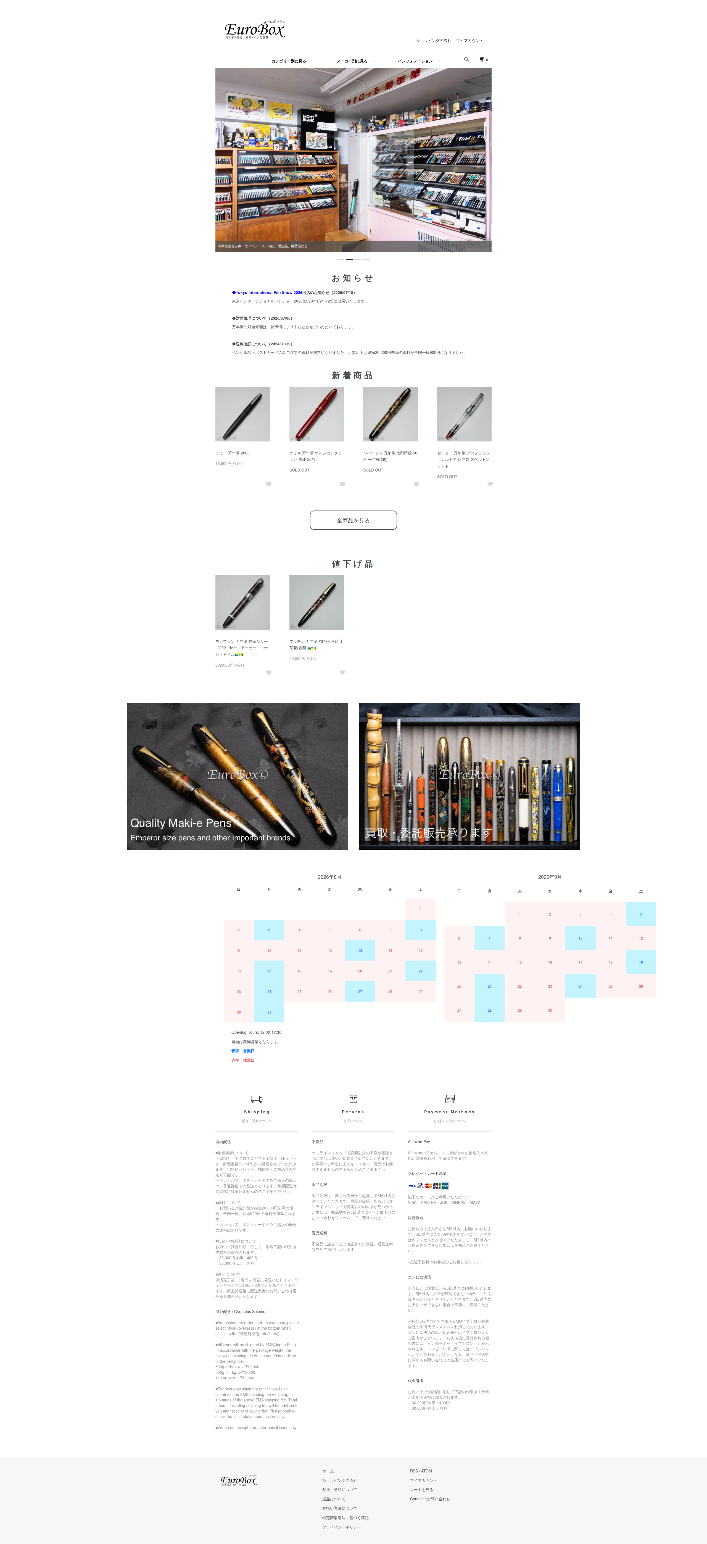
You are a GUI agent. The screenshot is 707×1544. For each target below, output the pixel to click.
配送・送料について (339, 1489)
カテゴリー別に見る (288, 61)
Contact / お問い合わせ (430, 1498)
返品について (333, 1498)
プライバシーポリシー (341, 1527)
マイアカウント (469, 40)
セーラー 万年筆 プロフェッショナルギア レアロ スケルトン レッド (463, 459)
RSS (414, 1471)
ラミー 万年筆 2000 (232, 453)
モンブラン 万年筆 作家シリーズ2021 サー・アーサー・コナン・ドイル (241, 647)
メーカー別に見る (352, 61)
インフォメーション (415, 61)
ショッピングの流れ (434, 40)
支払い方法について (339, 1508)
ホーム (328, 1471)
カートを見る (421, 1489)
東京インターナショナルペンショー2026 (267, 301)
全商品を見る (353, 520)
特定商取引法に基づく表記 (345, 1517)
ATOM (426, 1471)
